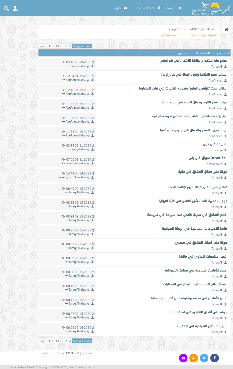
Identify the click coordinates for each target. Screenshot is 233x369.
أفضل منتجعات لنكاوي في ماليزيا (203, 256)
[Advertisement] (18, 87)
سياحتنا (75, 66)
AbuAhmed (216, 80)
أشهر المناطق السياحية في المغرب (202, 326)
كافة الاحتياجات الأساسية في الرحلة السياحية (194, 228)
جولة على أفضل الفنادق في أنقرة (202, 171)
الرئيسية (171, 8)
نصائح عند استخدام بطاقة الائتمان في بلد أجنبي (193, 60)
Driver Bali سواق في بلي (208, 158)
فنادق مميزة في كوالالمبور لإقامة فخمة (197, 187)
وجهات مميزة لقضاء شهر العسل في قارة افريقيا (193, 201)
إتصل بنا (117, 8)
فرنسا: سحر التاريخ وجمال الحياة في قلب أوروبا (194, 102)
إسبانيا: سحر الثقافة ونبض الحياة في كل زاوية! (194, 74)
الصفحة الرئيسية (209, 29)
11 (57, 46)
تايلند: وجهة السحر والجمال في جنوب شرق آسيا (193, 130)
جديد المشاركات (145, 8)
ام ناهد (218, 150)
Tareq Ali (217, 66)
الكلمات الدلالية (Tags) (183, 29)
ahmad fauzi (215, 164)
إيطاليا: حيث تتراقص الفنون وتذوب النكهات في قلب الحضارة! (183, 88)
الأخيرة (44, 46)
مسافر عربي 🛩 (71, 177)
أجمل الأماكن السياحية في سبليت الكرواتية (196, 270)
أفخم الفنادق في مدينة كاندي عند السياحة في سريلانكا (187, 215)
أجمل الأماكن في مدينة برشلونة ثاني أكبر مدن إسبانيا (189, 298)
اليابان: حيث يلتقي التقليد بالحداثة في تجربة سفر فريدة (188, 116)
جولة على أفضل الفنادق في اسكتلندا (200, 312)
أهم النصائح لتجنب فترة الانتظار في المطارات (195, 284)
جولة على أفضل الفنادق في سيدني (201, 242)
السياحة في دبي (215, 144)
